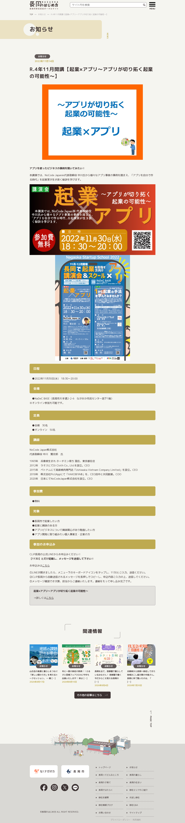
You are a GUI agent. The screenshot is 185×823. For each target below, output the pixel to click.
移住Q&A (134, 805)
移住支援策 (104, 797)
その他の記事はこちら (89, 695)
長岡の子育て (105, 782)
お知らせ (42, 56)
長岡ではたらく (106, 790)
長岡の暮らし (136, 775)
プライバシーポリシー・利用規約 (125, 819)
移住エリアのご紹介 (139, 790)
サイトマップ (136, 813)
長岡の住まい (136, 782)
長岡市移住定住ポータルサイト (44, 9)
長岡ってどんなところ (109, 775)
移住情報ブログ (106, 805)
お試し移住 (135, 797)
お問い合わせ (105, 813)
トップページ (105, 767)
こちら (46, 565)
